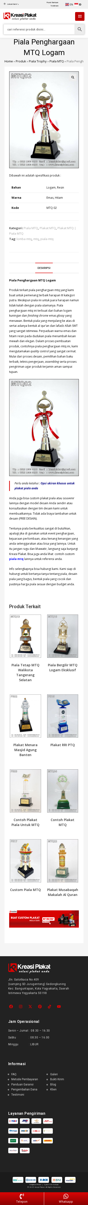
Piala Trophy (38, 61)
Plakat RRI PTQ (62, 745)
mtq (36, 239)
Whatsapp (66, 1202)
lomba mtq (24, 239)
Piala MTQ (57, 61)
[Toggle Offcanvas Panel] (79, 16)
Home (8, 61)
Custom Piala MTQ (25, 889)
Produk (21, 61)
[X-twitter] (30, 1006)
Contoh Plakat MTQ (62, 822)
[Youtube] (59, 1006)
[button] (73, 77)
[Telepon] (22, 1196)
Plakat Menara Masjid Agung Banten (25, 750)
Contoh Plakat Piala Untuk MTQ (25, 822)
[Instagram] (20, 1006)
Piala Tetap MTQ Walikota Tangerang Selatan (25, 672)
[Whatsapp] (66, 1196)
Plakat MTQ (48, 228)
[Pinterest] (39, 1006)
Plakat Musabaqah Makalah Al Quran (62, 892)
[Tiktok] (49, 1006)
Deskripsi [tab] (44, 268)
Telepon (21, 1202)
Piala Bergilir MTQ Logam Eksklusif (62, 667)
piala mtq (47, 239)
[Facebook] (11, 1006)
